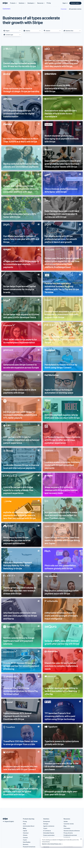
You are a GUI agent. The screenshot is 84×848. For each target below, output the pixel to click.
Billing (24, 828)
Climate (25, 835)
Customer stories (69, 824)
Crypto (25, 840)
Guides (66, 821)
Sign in (65, 3)
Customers (6, 9)
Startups (45, 824)
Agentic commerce (48, 826)
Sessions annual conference (72, 830)
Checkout (26, 833)
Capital (25, 830)
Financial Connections (29, 847)
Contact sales (75, 3)
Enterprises (46, 821)
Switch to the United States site (51, 844)
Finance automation (49, 835)
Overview (63, 9)
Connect (25, 837)
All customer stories (75, 9)
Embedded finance (48, 833)
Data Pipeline (26, 842)
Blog (65, 826)
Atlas (24, 824)
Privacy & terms (68, 833)
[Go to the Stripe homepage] (4, 819)
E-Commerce (47, 830)
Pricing (49, 3)
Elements (25, 844)
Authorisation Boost (28, 826)
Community (67, 828)
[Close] (81, 839)
